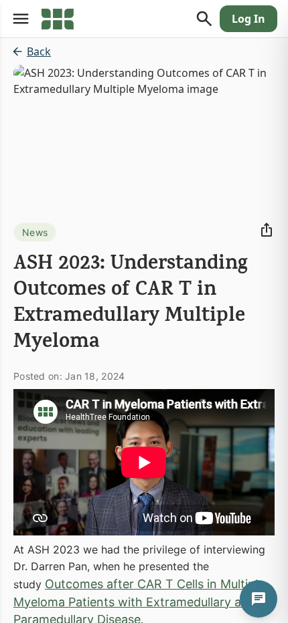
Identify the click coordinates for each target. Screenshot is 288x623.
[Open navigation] (21, 19)
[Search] (204, 19)
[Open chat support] (258, 599)
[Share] (267, 230)
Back (39, 51)
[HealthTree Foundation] (58, 18)
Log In (248, 18)
